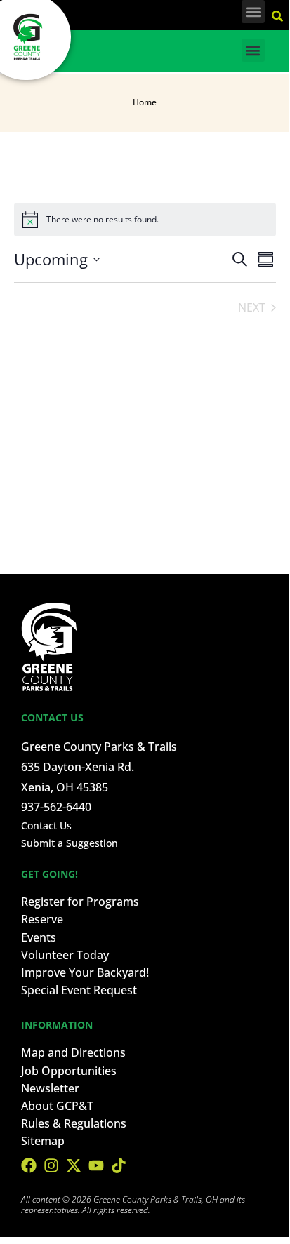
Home (145, 102)
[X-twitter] (73, 1165)
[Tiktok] (118, 1165)
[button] (253, 11)
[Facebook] (29, 1165)
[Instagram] (51, 1165)
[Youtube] (96, 1165)
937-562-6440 (56, 807)
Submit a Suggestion (69, 843)
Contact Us (46, 825)
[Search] (279, 14)
